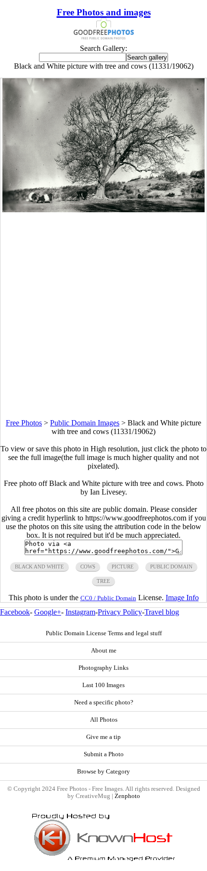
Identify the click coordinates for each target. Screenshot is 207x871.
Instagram (80, 612)
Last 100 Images (103, 685)
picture (123, 566)
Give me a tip (103, 737)
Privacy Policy (120, 612)
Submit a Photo (104, 754)
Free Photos (24, 423)
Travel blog (161, 612)
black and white (39, 566)
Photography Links (103, 668)
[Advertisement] (103, 315)
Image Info (182, 597)
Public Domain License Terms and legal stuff (104, 633)
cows (87, 566)
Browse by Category (103, 771)
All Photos (103, 719)
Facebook (15, 612)
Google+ (47, 612)
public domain (171, 566)
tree (103, 581)
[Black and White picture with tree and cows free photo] (103, 210)
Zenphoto (127, 796)
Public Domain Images (84, 423)
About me (103, 650)
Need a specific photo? (103, 702)
